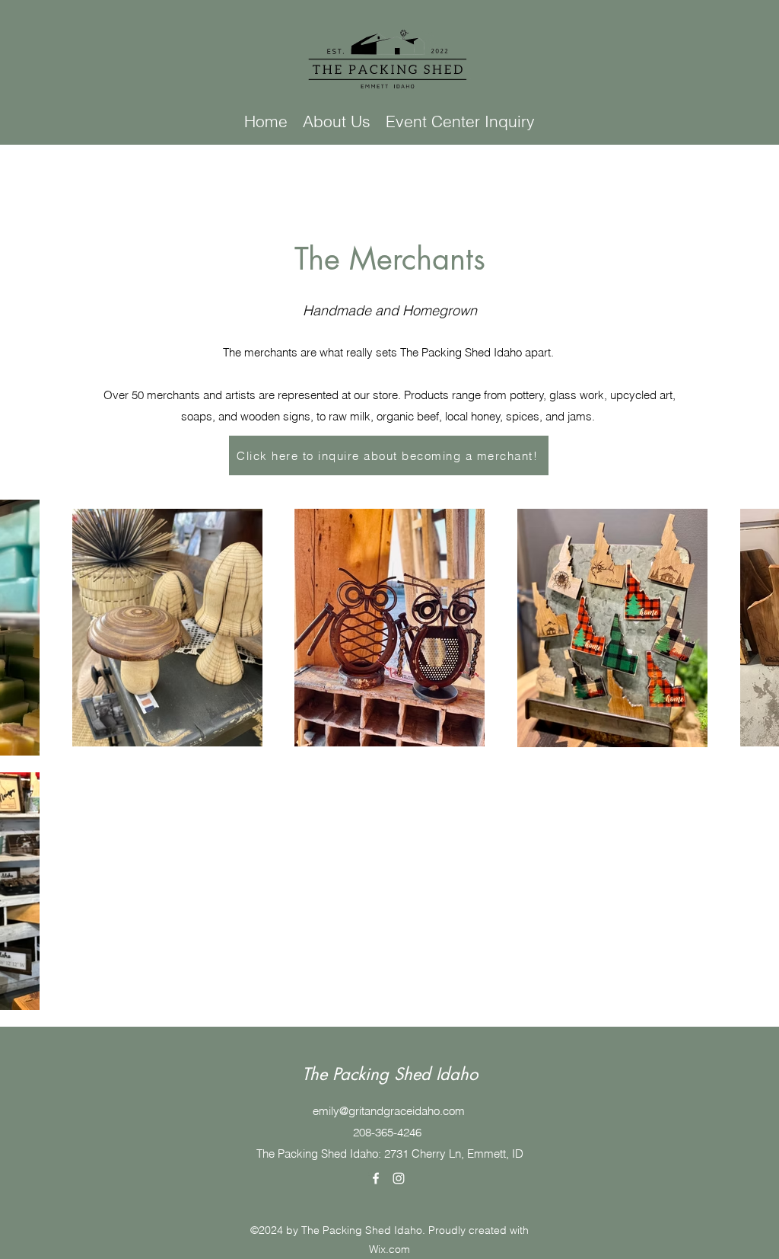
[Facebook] (375, 1178)
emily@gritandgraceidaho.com (389, 1111)
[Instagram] (398, 1178)
